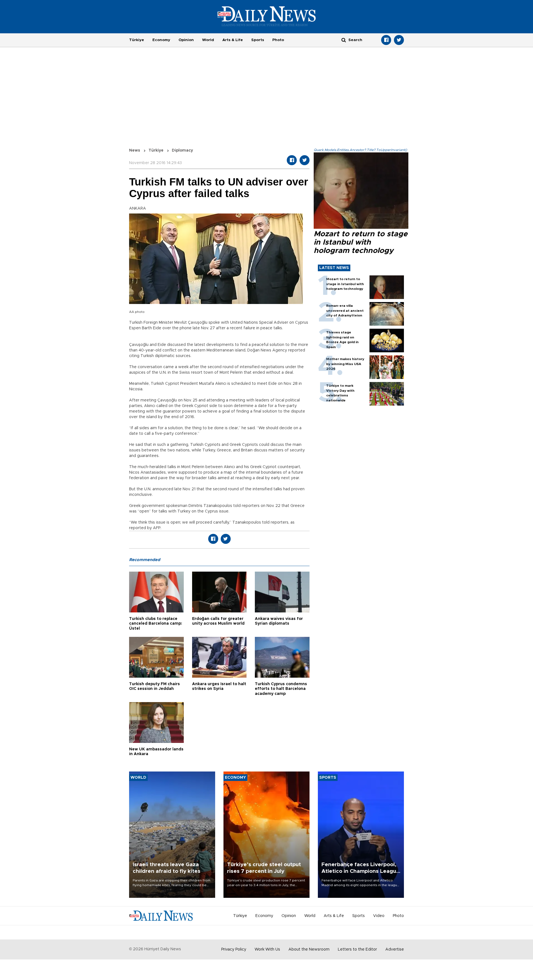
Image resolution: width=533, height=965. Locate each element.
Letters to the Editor (357, 949)
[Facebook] (386, 40)
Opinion (186, 40)
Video (378, 916)
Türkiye (136, 40)
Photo (278, 40)
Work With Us (267, 949)
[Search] (343, 39)
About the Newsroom (309, 949)
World (208, 40)
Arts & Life (232, 40)
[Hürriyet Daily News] (266, 16)
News (134, 150)
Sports (257, 40)
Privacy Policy (233, 949)
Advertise (394, 949)
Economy (161, 40)
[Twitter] (399, 40)
